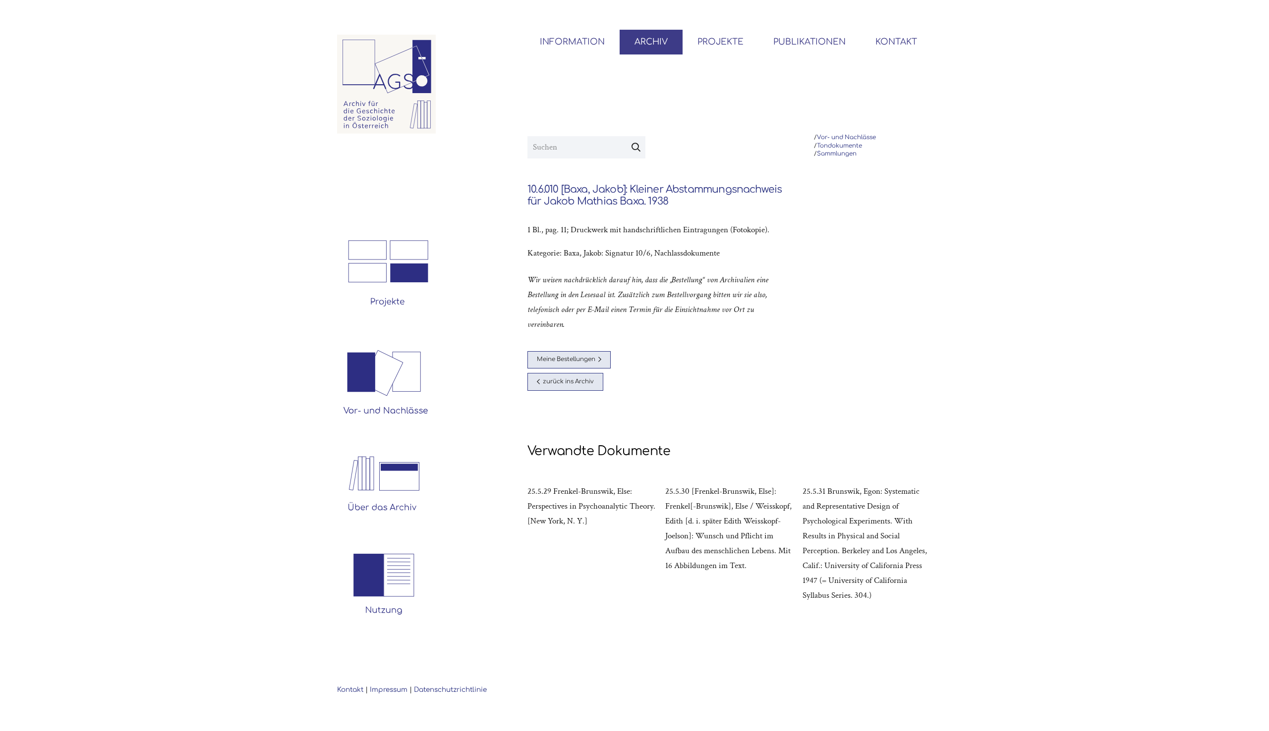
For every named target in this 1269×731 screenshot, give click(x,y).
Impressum (388, 689)
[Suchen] (636, 148)
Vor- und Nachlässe (846, 137)
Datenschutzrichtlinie (450, 689)
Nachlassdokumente (687, 253)
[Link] (386, 84)
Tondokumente (839, 146)
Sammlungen (837, 154)
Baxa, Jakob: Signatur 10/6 (607, 253)
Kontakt (350, 689)
